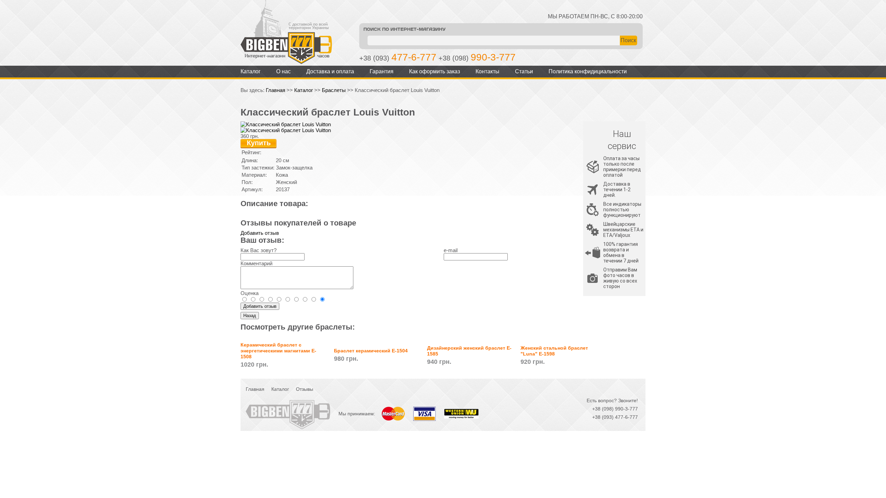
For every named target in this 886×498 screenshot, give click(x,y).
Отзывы (304, 389)
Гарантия (382, 71)
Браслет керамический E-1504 (371, 350)
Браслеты (334, 90)
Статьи (524, 71)
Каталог (251, 71)
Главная (275, 90)
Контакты (487, 71)
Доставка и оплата (330, 71)
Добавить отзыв (260, 233)
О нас (283, 71)
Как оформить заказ (434, 71)
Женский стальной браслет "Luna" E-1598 (554, 351)
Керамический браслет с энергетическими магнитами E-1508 (278, 350)
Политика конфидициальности (588, 71)
